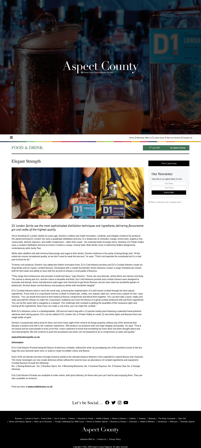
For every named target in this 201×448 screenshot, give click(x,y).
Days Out (182, 418)
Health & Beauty (102, 418)
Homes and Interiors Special (20, 422)
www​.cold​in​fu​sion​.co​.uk (40, 387)
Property (142, 418)
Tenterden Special (187, 422)
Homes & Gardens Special (97, 422)
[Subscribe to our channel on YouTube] (125, 402)
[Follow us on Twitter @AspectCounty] (113, 402)
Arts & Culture (59, 418)
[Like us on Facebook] (107, 402)
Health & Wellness (147, 422)
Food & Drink (46, 418)
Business (18, 418)
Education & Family (85, 418)
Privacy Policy (115, 439)
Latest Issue (159, 138)
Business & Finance (118, 422)
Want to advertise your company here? (165, 202)
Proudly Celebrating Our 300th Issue (69, 422)
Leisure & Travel (31, 418)
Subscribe (169, 193)
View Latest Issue (169, 163)
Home (132, 138)
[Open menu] (11, 137)
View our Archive (173, 138)
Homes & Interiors (119, 418)
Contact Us (187, 138)
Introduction (162, 422)
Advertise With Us (144, 138)
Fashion (72, 418)
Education (133, 422)
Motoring (151, 418)
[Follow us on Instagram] (119, 402)
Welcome (173, 422)
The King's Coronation (167, 418)
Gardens (132, 418)
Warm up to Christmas (43, 422)
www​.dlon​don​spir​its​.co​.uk (26, 337)
